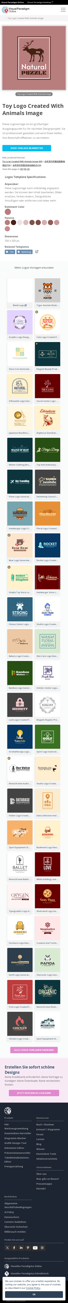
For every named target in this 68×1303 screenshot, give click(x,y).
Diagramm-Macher (15, 1138)
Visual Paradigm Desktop (39, 2)
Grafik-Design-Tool (15, 1142)
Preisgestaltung (13, 1166)
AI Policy (9, 1212)
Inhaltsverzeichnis (46, 1158)
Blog (38, 1144)
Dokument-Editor (14, 1147)
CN (28, 169)
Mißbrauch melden (15, 1231)
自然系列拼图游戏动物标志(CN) (27, 165)
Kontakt (41, 1188)
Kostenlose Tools (46, 1153)
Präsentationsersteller (17, 1152)
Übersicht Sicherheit (16, 1226)
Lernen (40, 1139)
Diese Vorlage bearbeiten (27, 148)
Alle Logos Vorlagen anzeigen (34, 1049)
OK (34, 1294)
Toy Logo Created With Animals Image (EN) (22, 161)
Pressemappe (44, 1183)
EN (21, 169)
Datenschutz (11, 1217)
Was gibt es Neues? (47, 1178)
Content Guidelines (15, 1221)
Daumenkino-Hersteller (17, 1133)
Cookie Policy (33, 1288)
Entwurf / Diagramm (48, 1129)
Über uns (41, 1173)
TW (24, 169)
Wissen (40, 1149)
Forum (39, 1134)
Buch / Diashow (45, 1124)
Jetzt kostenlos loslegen (34, 1092)
